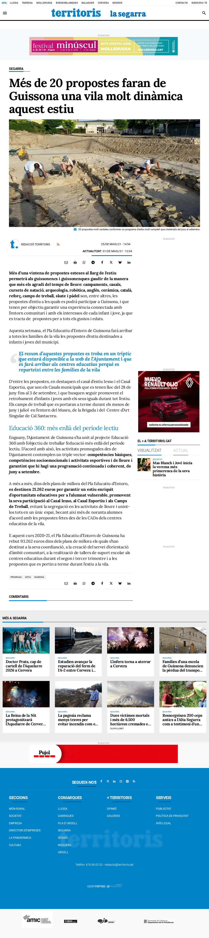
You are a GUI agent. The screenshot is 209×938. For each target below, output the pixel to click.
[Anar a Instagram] (121, 781)
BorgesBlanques (67, 2)
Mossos (117, 2)
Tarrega (27, 2)
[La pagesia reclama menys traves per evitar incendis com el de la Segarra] (78, 694)
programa (16, 577)
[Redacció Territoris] (14, 244)
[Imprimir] (75, 262)
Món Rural (17, 808)
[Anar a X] (107, 781)
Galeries (113, 815)
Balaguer (87, 2)
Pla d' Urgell (67, 823)
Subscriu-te (199, 2)
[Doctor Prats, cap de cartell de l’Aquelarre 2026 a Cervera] (26, 640)
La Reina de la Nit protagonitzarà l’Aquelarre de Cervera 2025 (25, 722)
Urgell (63, 852)
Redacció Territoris (35, 244)
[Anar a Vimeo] (127, 781)
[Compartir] (84, 262)
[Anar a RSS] (134, 781)
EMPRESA (15, 823)
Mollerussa (44, 2)
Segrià (63, 837)
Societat (15, 815)
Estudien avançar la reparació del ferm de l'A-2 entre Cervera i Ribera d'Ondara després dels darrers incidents (76, 672)
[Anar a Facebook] (101, 781)
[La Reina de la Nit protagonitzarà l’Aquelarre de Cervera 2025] (26, 694)
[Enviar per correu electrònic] (66, 262)
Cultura (15, 845)
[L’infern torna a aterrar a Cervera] (130, 640)
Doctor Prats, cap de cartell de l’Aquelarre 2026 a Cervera (24, 666)
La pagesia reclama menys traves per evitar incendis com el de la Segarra (77, 722)
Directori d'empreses (24, 830)
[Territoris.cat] (98, 13)
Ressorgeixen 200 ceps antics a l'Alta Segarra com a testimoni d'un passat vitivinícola (182, 722)
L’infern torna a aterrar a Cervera (130, 663)
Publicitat (163, 808)
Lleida (14, 2)
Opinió (112, 808)
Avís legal (163, 823)
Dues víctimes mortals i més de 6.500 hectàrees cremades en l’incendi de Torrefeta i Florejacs (130, 724)
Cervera (103, 2)
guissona (39, 577)
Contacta (182, 2)
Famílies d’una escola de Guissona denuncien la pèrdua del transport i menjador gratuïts (182, 668)
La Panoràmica (20, 837)
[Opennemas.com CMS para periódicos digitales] (104, 886)
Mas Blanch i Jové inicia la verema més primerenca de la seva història (172, 469)
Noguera (64, 845)
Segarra (16, 69)
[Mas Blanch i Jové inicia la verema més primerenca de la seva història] (144, 464)
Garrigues (65, 815)
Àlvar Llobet (117, 728)
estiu (28, 577)
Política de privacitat (172, 815)
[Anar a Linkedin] (114, 781)
